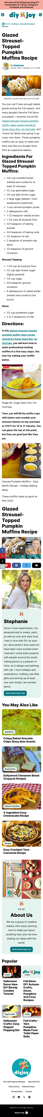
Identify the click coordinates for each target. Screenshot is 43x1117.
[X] (24, 1097)
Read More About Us (21, 949)
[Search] (40, 14)
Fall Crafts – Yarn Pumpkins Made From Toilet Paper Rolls (31, 1028)
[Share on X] (2, 561)
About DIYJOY (34, 1082)
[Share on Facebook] (2, 550)
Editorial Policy (28, 1087)
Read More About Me (15, 693)
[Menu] (2, 14)
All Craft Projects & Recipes (14, 1082)
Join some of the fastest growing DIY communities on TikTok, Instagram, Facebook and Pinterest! (21, 4)
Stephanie (18, 65)
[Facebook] (19, 1097)
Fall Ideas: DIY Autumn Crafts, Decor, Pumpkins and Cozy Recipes (31, 990)
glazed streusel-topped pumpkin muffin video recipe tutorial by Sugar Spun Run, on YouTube (20, 125)
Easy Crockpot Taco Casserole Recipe (16, 851)
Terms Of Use (13, 1087)
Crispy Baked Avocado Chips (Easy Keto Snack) (19, 740)
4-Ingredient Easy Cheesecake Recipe (16, 814)
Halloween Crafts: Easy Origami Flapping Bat (11, 1025)
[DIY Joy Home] (22, 14)
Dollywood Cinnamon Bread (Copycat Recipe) (21, 777)
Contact (28, 1091)
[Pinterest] (29, 1097)
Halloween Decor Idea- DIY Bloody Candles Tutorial (10, 987)
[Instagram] (13, 1097)
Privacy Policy (17, 1091)
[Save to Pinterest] (2, 556)
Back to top (19, 1113)
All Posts (15, 24)
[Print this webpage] (2, 566)
